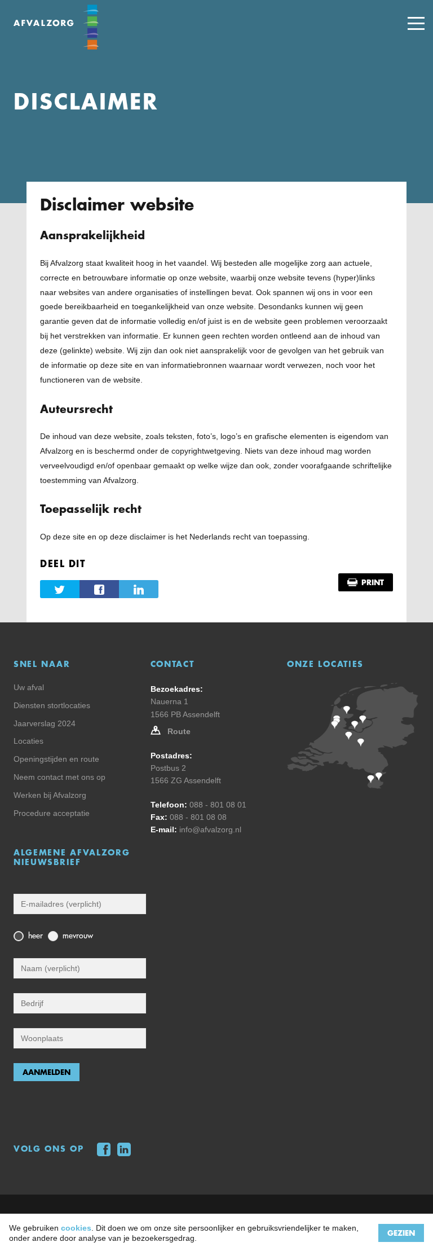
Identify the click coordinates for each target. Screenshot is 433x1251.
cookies (76, 1227)
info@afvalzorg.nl (210, 829)
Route (179, 731)
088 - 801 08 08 (198, 817)
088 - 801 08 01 (217, 804)
